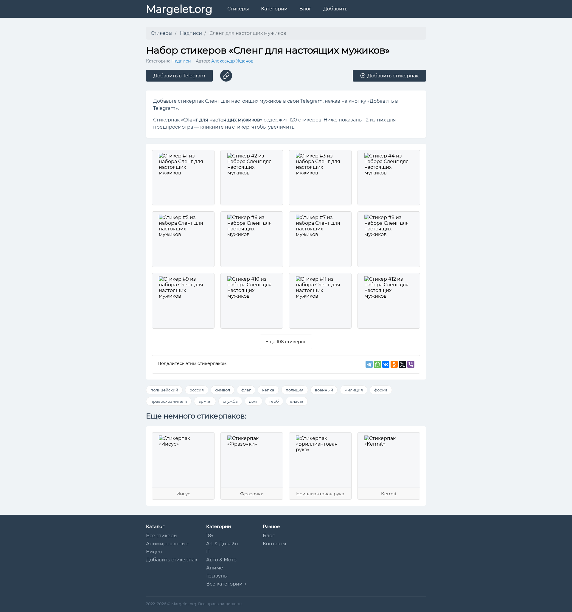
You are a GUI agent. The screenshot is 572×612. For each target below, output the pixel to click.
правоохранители (168, 401)
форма (381, 390)
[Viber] (410, 364)
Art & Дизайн (222, 544)
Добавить (335, 9)
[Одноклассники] (394, 364)
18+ (210, 535)
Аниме (214, 568)
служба (230, 401)
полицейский (164, 390)
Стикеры (238, 9)
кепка (268, 390)
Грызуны (217, 576)
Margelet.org (179, 9)
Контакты (274, 544)
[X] (402, 364)
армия (205, 401)
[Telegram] (369, 364)
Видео (154, 552)
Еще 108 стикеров (286, 341)
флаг (246, 390)
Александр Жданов (232, 61)
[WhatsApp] (377, 364)
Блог (305, 9)
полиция (295, 390)
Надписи (181, 61)
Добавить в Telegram (179, 76)
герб (274, 401)
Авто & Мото (221, 560)
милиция (353, 390)
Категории (274, 9)
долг (253, 401)
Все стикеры (162, 535)
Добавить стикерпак (171, 560)
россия (196, 390)
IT (208, 552)
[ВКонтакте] (385, 364)
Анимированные (167, 544)
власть (296, 401)
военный (324, 390)
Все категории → (226, 584)
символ (222, 390)
